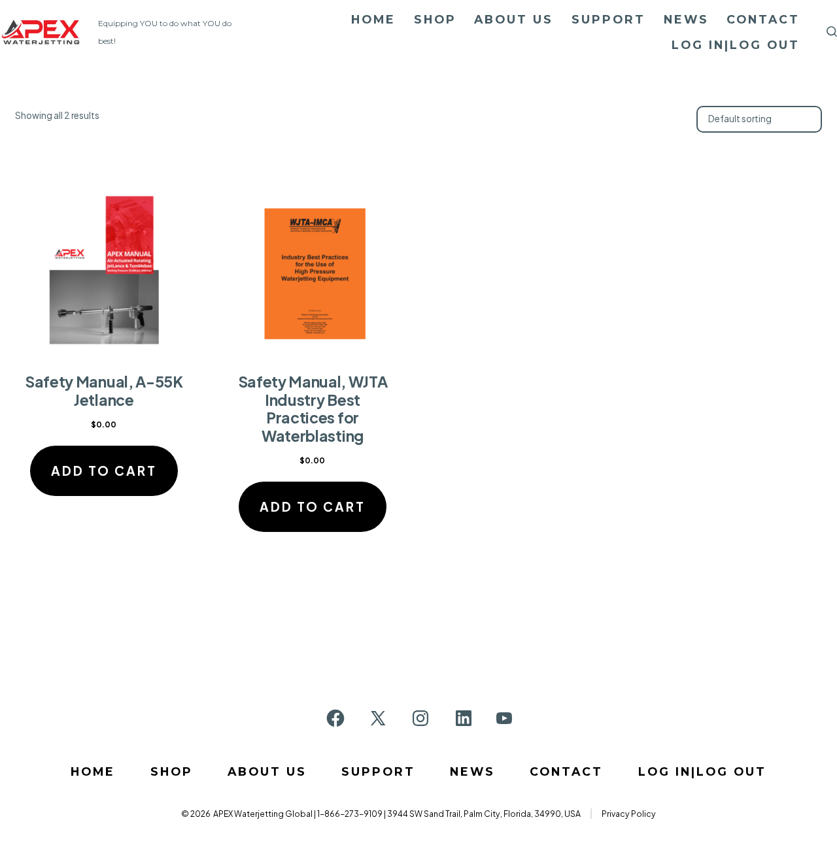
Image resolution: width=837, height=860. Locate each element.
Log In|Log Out (736, 45)
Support (608, 19)
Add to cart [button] (104, 470)
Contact (763, 19)
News (686, 19)
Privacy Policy (629, 813)
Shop (435, 19)
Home (373, 19)
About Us (513, 19)
